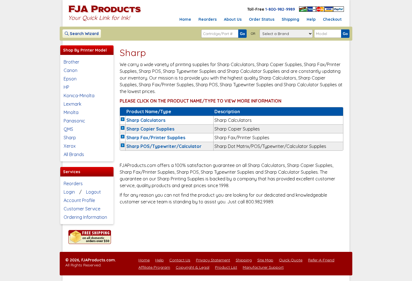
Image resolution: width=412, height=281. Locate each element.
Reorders (207, 19)
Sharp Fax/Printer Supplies (155, 137)
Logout (93, 192)
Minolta (71, 112)
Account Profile (79, 200)
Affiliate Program (154, 267)
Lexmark (72, 104)
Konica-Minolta (79, 95)
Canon (70, 70)
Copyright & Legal (192, 267)
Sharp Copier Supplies (150, 129)
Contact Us (179, 260)
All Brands (74, 154)
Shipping (290, 19)
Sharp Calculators (145, 120)
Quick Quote (290, 260)
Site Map (265, 260)
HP (66, 87)
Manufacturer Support (263, 267)
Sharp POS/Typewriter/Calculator (164, 146)
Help (311, 19)
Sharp (70, 137)
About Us (233, 19)
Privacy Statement (213, 260)
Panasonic (74, 121)
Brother (71, 62)
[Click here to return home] (104, 12)
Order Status (261, 19)
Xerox (70, 146)
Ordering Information (85, 217)
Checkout (332, 19)
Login (69, 192)
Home (185, 19)
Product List (226, 267)
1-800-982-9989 (280, 9)
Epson (70, 79)
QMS (68, 129)
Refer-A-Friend (321, 260)
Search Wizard (84, 33)
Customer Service (82, 209)
